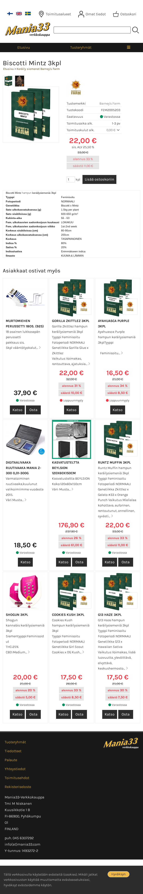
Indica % (11, 243)
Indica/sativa (14, 251)
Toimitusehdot (17, 778)
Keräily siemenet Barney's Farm (38, 69)
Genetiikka (12, 205)
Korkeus (11, 238)
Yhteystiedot (15, 769)
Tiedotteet (13, 751)
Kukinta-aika (14, 218)
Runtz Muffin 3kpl (114, 462)
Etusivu (23, 47)
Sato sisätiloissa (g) (18, 213)
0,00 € (111, 130)
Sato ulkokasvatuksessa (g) (23, 209)
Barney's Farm (109, 103)
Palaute (11, 760)
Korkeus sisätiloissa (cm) (22, 230)
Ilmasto (10, 255)
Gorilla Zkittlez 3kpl (70, 321)
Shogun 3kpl (17, 615)
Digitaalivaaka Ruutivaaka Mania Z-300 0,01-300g (23, 467)
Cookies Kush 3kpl (68, 615)
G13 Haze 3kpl (110, 615)
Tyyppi (10, 197)
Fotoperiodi (13, 201)
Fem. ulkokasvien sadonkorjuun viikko (30, 226)
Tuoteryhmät (80, 47)
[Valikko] (128, 47)
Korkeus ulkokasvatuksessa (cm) (27, 234)
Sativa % (11, 247)
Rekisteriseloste (18, 787)
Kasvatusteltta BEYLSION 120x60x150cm (65, 467)
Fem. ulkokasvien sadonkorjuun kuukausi (32, 222)
